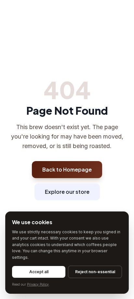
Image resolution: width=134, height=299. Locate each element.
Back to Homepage (67, 169)
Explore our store (67, 191)
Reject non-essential (95, 271)
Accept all (38, 271)
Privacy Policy (38, 284)
